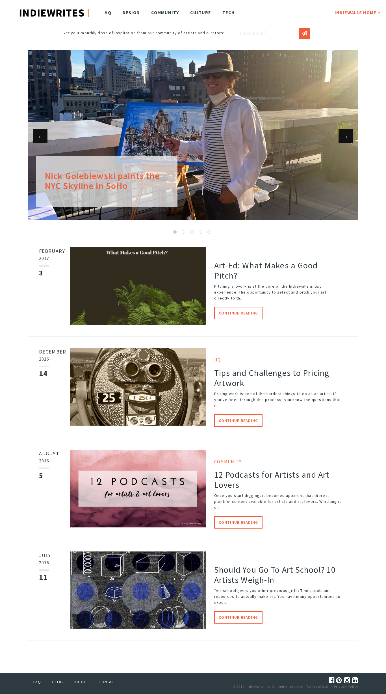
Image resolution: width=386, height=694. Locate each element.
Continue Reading (238, 313)
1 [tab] (175, 232)
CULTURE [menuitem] (200, 12)
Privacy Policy (346, 686)
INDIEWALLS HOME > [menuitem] (357, 12)
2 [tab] (183, 232)
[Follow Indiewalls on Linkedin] (355, 680)
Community (228, 461)
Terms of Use (317, 686)
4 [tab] (200, 232)
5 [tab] (209, 232)
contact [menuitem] (107, 681)
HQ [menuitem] (108, 12)
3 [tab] (192, 232)
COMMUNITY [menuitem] (165, 12)
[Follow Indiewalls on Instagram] (348, 680)
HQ (217, 360)
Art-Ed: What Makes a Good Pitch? (266, 270)
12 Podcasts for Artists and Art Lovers (272, 479)
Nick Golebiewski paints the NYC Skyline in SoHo (102, 180)
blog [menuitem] (57, 681)
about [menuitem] (81, 681)
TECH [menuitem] (228, 12)
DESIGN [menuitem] (131, 12)
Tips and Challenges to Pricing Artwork (271, 377)
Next (346, 136)
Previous (40, 136)
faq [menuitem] (37, 681)
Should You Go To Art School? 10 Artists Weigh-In (275, 574)
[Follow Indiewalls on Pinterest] (340, 680)
